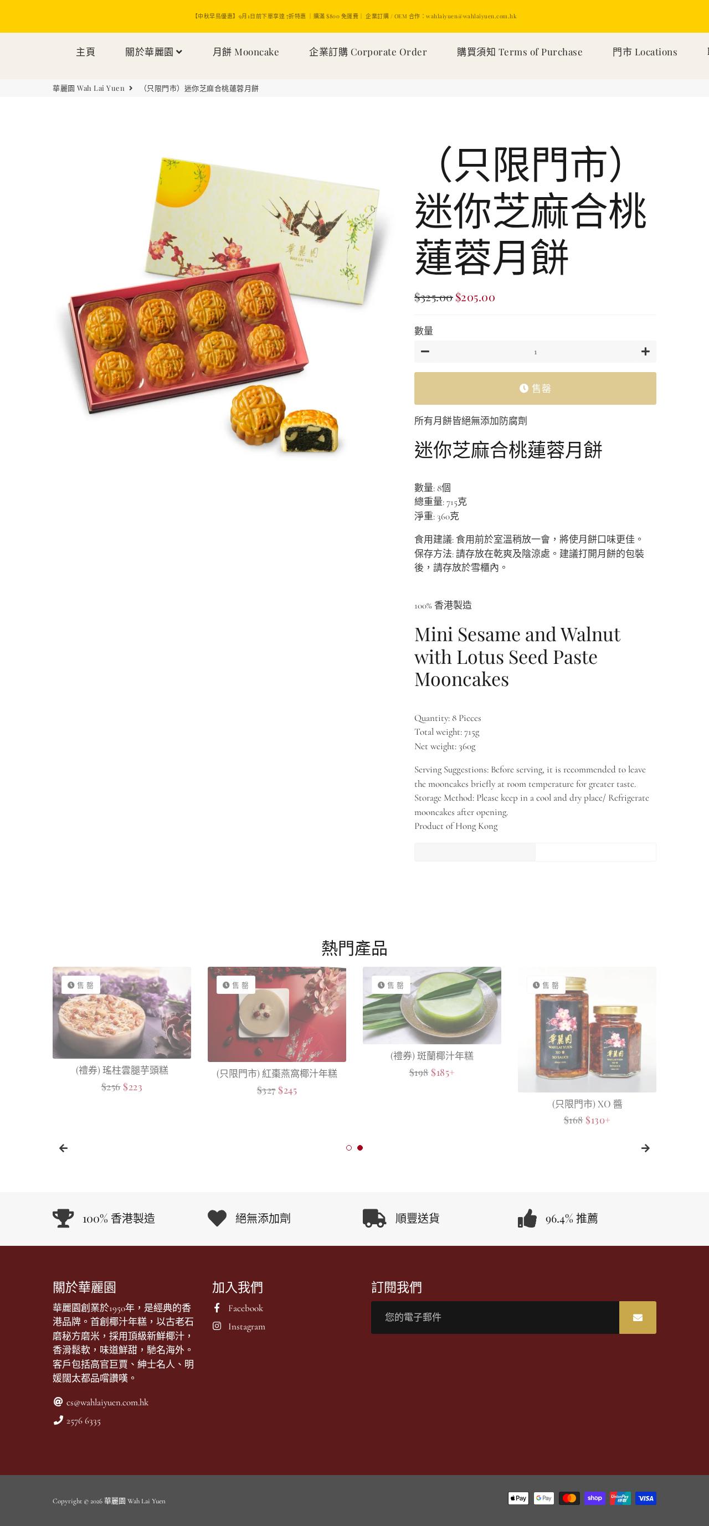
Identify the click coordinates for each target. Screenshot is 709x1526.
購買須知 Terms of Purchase (520, 51)
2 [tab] (360, 1148)
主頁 (85, 51)
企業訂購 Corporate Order (368, 51)
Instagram (245, 1326)
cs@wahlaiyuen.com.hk (106, 1402)
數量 (423, 331)
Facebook (244, 1308)
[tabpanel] (122, 1031)
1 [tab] (349, 1148)
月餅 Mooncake (246, 51)
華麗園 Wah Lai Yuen (89, 87)
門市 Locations (645, 51)
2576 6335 (82, 1420)
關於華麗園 (150, 51)
